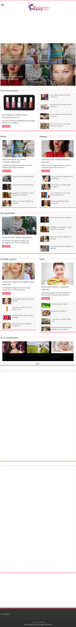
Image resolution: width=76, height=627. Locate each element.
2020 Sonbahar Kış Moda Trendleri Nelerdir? (56, 60)
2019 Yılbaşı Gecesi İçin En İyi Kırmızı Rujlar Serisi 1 (60, 194)
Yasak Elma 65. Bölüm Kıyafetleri (22, 185)
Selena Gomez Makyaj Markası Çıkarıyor (12, 77)
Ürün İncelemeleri (9, 90)
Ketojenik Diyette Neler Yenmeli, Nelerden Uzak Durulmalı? (61, 328)
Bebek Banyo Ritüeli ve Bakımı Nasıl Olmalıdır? (61, 356)
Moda (3, 136)
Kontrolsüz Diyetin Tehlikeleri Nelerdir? (55, 288)
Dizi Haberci (5, 614)
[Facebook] (37, 622)
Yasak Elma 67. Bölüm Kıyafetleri (38, 77)
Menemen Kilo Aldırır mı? (59, 311)
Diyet (42, 258)
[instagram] (43, 622)
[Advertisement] (38, 29)
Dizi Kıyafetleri (7, 213)
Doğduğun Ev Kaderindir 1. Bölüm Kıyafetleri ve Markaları (23, 194)
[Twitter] (39, 622)
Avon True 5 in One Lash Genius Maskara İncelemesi (60, 125)
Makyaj (43, 136)
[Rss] (33, 622)
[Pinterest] (41, 622)
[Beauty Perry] (38, 6)
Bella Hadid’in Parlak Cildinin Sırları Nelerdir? (62, 76)
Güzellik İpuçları (8, 258)
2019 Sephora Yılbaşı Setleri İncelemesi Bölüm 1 (15, 116)
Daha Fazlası (6, 126)
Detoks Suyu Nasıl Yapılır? (59, 304)
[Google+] (35, 622)
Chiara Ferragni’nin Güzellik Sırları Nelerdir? (18, 60)
